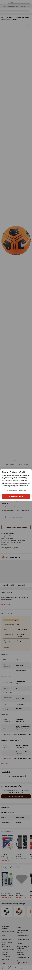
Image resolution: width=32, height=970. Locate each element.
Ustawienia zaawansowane (16, 491)
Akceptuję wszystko (16, 496)
